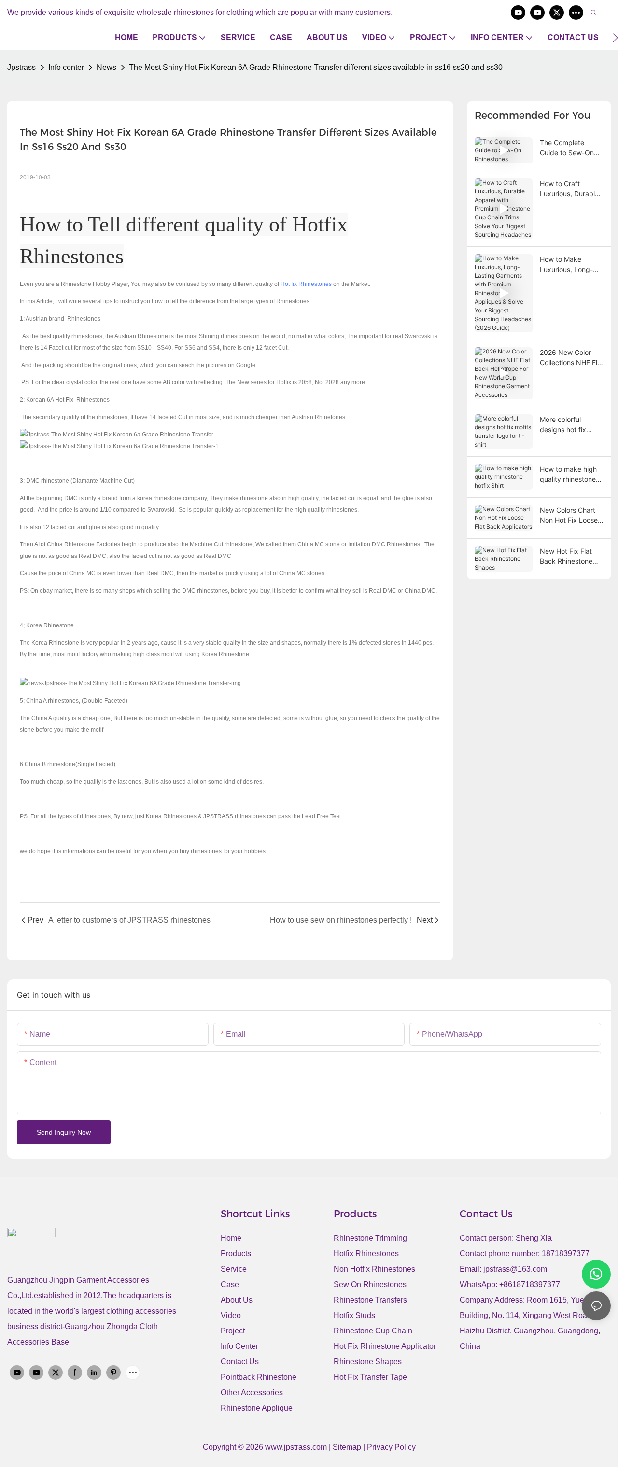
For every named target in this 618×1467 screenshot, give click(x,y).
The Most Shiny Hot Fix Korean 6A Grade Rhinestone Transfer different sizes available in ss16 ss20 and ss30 (316, 67)
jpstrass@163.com (515, 1269)
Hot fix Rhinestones (306, 284)
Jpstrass (21, 67)
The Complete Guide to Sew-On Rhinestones (567, 148)
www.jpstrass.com (296, 1447)
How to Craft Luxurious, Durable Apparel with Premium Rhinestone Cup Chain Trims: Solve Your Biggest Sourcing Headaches (569, 189)
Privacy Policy (391, 1447)
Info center (66, 67)
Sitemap (348, 1447)
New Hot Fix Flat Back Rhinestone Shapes (566, 556)
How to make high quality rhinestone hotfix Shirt (568, 474)
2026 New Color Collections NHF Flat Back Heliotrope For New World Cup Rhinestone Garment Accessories (572, 357)
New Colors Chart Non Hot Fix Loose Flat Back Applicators (569, 515)
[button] (615, 37)
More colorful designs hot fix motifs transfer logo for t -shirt (570, 425)
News (106, 67)
